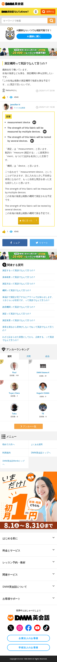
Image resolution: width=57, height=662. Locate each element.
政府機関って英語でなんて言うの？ (18, 306)
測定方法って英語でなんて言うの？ (18, 283)
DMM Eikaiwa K (43, 372)
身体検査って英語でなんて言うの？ (18, 277)
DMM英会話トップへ (41, 452)
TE (43, 413)
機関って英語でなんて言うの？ (16, 290)
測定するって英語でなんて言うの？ (18, 270)
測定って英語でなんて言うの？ (16, 313)
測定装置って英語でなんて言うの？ (18, 320)
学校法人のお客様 (28, 647)
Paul (14, 372)
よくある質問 (36, 444)
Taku (14, 413)
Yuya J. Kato (14, 393)
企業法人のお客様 (28, 638)
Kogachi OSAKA (43, 393)
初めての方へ (8, 444)
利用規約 (6, 452)
